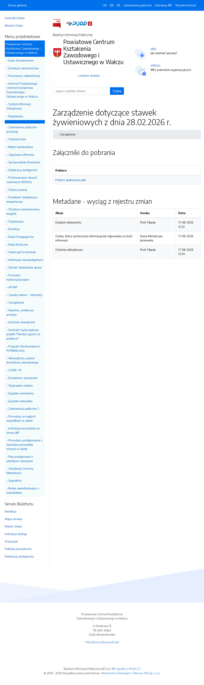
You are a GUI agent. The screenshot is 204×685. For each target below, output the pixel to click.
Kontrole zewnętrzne (21, 322)
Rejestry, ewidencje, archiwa (20, 312)
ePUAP (13, 287)
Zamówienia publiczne (138, 5)
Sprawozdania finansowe (24, 162)
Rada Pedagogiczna (21, 236)
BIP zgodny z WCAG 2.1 (126, 668)
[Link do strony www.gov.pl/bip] (59, 23)
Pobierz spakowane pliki (70, 180)
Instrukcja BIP (163, 5)
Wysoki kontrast (185, 5)
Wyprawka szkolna (20, 385)
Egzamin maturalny (20, 401)
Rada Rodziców (18, 244)
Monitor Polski (14, 25)
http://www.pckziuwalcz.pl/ (102, 642)
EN (112, 5)
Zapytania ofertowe (21, 154)
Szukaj (117, 91)
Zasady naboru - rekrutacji (25, 295)
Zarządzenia (16, 302)
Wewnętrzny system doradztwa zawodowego (22, 360)
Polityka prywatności (18, 549)
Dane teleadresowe (20, 60)
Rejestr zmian (13, 526)
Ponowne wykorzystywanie (17, 277)
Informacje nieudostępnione (25, 260)
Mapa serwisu (13, 519)
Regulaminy (15, 116)
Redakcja (10, 511)
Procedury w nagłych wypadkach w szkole (21, 418)
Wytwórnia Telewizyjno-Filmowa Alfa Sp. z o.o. (131, 673)
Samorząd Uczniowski (22, 252)
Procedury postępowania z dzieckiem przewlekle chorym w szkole (24, 444)
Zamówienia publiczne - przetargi (22, 129)
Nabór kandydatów (20, 147)
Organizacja (16, 221)
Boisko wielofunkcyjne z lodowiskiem (22, 490)
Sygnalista (15, 480)
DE (118, 5)
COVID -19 (14, 370)
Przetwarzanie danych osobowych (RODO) (21, 180)
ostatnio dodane (89, 75)
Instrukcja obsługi (16, 534)
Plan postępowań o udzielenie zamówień (19, 459)
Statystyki (11, 541)
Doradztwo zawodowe (23, 378)
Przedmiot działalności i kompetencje (22, 199)
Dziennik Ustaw (15, 18)
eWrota (155, 65)
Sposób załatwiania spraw (25, 267)
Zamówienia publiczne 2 (23, 408)
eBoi (153, 49)
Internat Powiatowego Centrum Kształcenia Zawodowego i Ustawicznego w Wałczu (22, 90)
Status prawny (17, 189)
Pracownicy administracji (24, 75)
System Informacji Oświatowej (18, 106)
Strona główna (17, 5)
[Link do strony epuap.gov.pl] (79, 23)
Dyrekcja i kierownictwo (23, 68)
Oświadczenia (17, 139)
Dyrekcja (14, 229)
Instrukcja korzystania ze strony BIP (23, 430)
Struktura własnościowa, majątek (23, 211)
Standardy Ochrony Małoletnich (19, 471)
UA (105, 5)
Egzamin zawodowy (21, 393)
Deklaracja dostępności (22, 170)
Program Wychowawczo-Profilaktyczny (23, 348)
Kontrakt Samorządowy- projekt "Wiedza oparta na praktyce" (23, 334)
